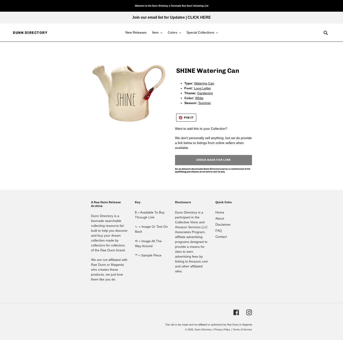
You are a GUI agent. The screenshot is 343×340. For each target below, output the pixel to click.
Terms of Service (242, 329)
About (219, 218)
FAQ (218, 230)
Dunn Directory (30, 33)
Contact (221, 236)
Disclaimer (223, 224)
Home (219, 212)
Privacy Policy (222, 329)
